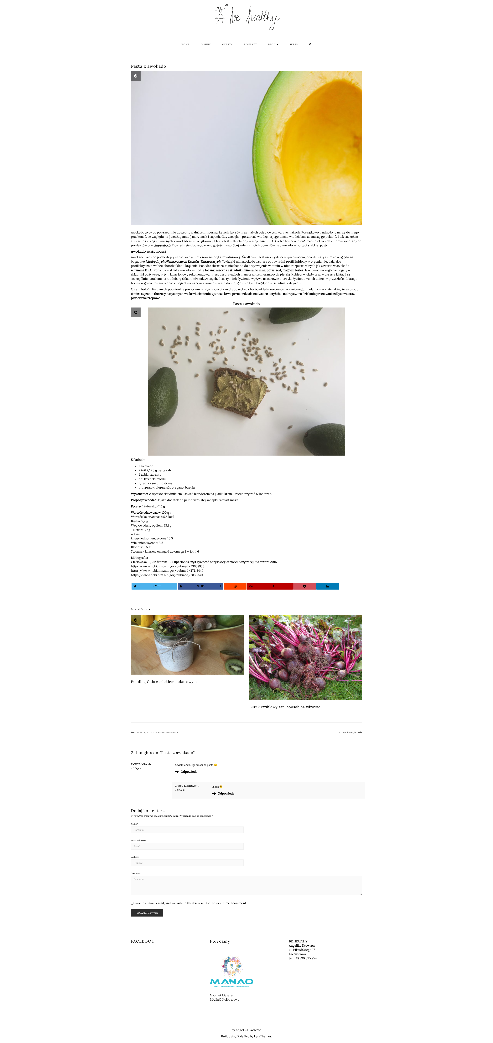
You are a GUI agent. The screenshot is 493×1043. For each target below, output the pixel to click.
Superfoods (162, 245)
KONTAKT (250, 44)
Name (134, 823)
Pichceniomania (141, 764)
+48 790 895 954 (305, 958)
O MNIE (206, 44)
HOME (185, 44)
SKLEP (294, 44)
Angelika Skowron (187, 786)
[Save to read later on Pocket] (304, 586)
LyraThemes (262, 1036)
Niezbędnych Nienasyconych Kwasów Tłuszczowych (183, 261)
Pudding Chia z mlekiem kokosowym (164, 681)
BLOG (272, 44)
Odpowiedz (189, 771)
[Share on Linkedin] (327, 586)
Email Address (138, 840)
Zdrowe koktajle (347, 732)
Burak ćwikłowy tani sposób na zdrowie (284, 707)
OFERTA (227, 44)
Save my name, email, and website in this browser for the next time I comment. (190, 903)
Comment (136, 873)
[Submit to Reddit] (235, 586)
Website (135, 857)
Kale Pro (243, 1036)
